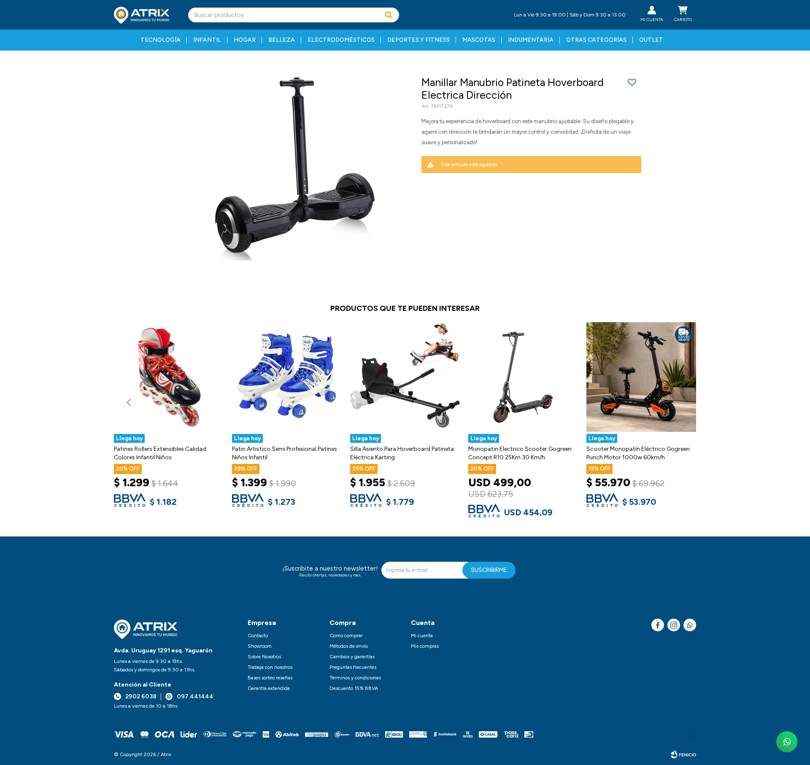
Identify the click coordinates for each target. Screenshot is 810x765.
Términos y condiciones (355, 678)
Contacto (258, 635)
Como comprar (346, 635)
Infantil (207, 39)
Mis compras (425, 646)
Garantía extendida (269, 688)
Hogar (245, 39)
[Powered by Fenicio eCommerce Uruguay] (683, 754)
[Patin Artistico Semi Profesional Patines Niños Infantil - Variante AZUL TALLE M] (287, 377)
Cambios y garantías (352, 657)
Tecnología (160, 39)
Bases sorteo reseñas (270, 678)
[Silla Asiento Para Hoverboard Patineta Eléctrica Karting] (405, 377)
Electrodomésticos (341, 39)
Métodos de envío (348, 646)
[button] (388, 15)
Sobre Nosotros (264, 657)
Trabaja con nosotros (270, 667)
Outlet (651, 39)
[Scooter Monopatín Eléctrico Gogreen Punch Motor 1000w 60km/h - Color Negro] (641, 377)
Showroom (260, 646)
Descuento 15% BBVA (353, 688)
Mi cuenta (422, 635)
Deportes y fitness (418, 39)
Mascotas (478, 39)
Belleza (281, 39)
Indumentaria (531, 39)
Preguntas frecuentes (352, 667)
